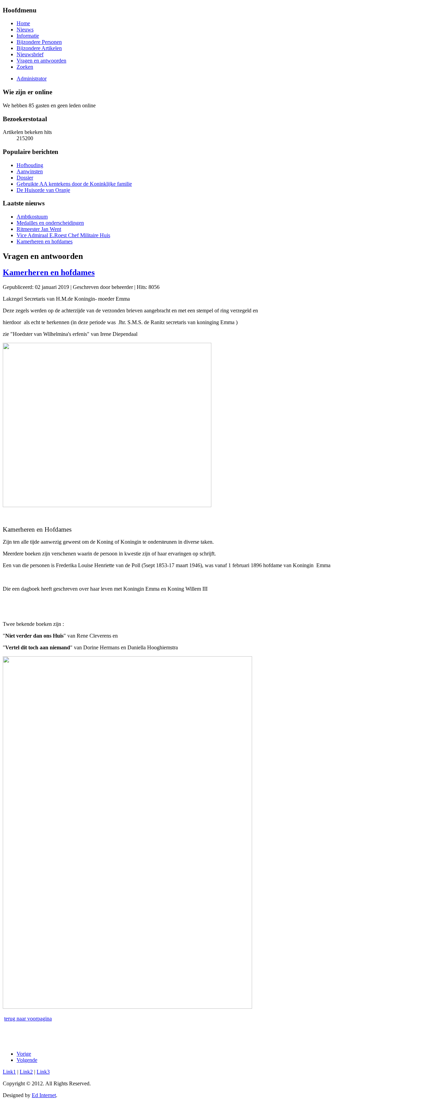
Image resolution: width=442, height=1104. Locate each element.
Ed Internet (44, 1095)
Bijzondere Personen (39, 42)
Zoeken (25, 67)
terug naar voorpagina (28, 1018)
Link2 (26, 1072)
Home (23, 23)
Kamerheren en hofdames (49, 272)
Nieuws (25, 29)
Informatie (28, 36)
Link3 (43, 1072)
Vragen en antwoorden (41, 61)
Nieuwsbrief (30, 54)
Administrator (32, 78)
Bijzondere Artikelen (39, 48)
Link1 (9, 1072)
